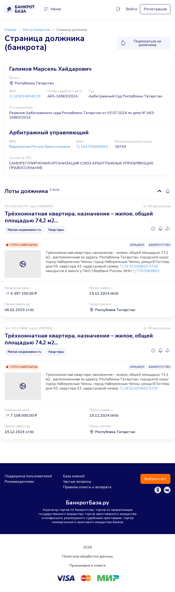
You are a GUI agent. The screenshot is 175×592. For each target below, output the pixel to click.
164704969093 (94, 146)
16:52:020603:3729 (141, 266)
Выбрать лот (155, 478)
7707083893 (147, 270)
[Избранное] (153, 228)
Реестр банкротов (36, 30)
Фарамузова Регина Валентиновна (39, 146)
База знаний (74, 476)
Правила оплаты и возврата (87, 487)
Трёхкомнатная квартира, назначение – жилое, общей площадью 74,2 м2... (79, 217)
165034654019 (27, 96)
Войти (131, 9)
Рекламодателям (19, 481)
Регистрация (155, 9)
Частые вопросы (77, 481)
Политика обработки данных (87, 556)
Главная (10, 30)
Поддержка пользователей (28, 476)
